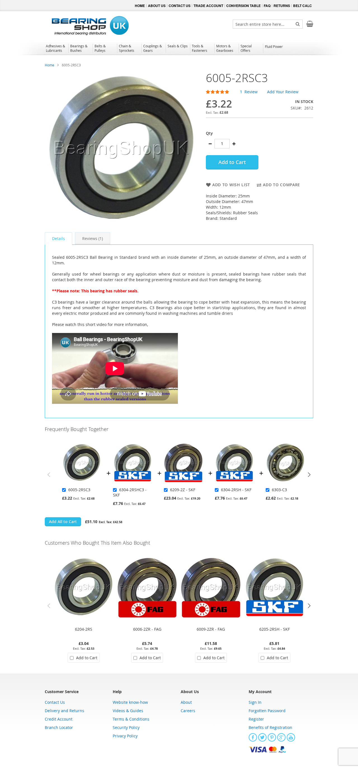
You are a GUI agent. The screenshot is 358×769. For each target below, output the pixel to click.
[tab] (58, 238)
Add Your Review (282, 91)
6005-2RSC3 (79, 489)
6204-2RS (83, 629)
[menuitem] (56, 48)
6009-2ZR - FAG (211, 629)
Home (49, 65)
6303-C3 (279, 489)
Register (256, 719)
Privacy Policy (125, 735)
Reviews (92, 238)
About (186, 702)
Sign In (255, 702)
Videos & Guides (128, 710)
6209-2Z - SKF (182, 489)
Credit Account (58, 719)
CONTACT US (179, 5)
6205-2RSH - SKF (274, 629)
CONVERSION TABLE (243, 5)
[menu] (179, 49)
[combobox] (268, 24)
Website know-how (130, 702)
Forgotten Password (267, 710)
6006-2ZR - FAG (147, 629)
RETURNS (282, 5)
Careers (188, 710)
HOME (140, 5)
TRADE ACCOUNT (208, 5)
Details (58, 238)
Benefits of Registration (270, 727)
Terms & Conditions (131, 719)
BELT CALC (302, 5)
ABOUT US (157, 5)
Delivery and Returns (64, 710)
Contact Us (55, 702)
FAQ (267, 5)
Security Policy (126, 727)
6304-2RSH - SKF (236, 489)
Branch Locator (59, 727)
